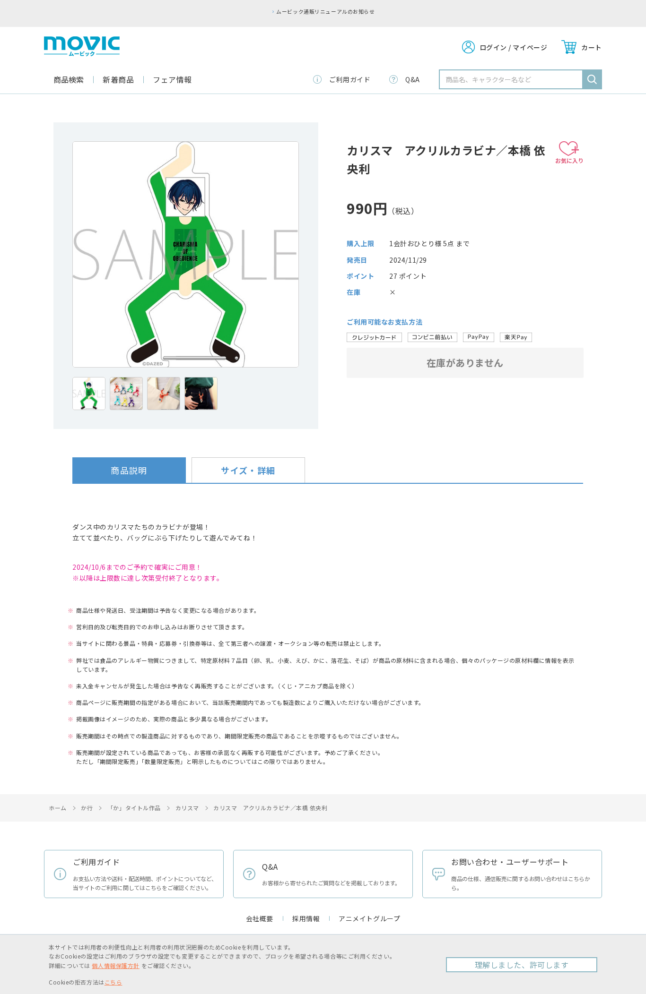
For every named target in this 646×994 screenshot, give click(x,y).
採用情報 (306, 918)
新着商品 (118, 79)
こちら (113, 982)
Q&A (412, 79)
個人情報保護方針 (115, 965)
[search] (592, 79)
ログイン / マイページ (514, 47)
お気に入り (569, 160)
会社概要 (259, 918)
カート (591, 47)
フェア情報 (172, 79)
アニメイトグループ (369, 918)
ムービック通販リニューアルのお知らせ (325, 11)
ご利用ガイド (349, 79)
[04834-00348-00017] (88, 393)
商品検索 (68, 79)
